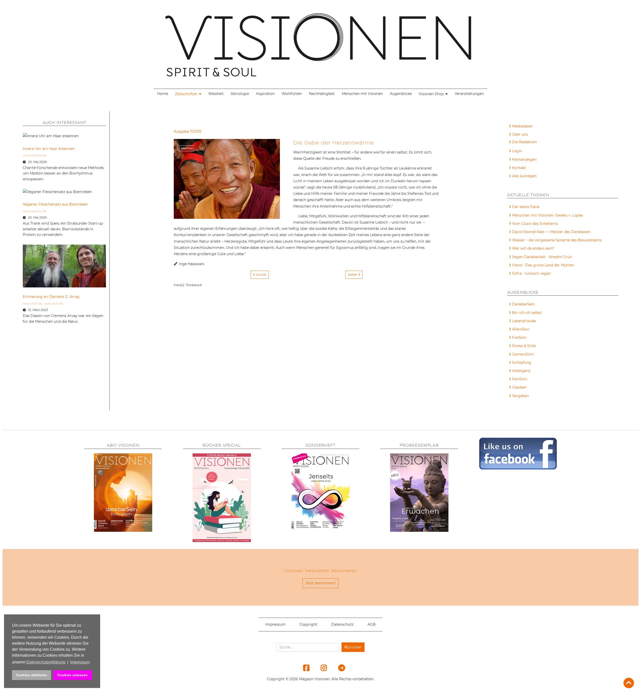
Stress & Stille (524, 345)
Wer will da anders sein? (533, 248)
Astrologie (240, 93)
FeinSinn (519, 379)
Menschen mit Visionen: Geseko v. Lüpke (547, 215)
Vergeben (520, 396)
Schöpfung (521, 362)
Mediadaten (522, 126)
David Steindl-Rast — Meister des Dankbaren (551, 232)
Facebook (303, 667)
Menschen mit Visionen (362, 93)
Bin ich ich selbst (527, 312)
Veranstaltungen (469, 93)
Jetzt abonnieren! (320, 583)
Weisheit (216, 93)
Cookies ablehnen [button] (31, 675)
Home (162, 93)
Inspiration (265, 93)
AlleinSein (520, 329)
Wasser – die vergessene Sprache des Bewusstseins (557, 240)
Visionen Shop (431, 94)
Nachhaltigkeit (322, 93)
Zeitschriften (186, 94)
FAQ (516, 142)
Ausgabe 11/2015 (187, 131)
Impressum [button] (80, 662)
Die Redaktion (524, 142)
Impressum (275, 624)
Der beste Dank (525, 207)
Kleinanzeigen (524, 159)
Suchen (355, 647)
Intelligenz (521, 371)
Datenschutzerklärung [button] (45, 662)
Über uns (520, 134)
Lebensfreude (524, 321)
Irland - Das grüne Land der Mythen (543, 265)
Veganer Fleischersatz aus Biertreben (55, 204)
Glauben (519, 387)
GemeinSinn (523, 354)
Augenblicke (401, 93)
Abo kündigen (524, 176)
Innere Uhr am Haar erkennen (49, 148)
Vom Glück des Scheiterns (535, 223)
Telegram (338, 667)
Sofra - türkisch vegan (531, 273)
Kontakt (519, 167)
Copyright (308, 624)
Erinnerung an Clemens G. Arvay (51, 296)
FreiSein (519, 337)
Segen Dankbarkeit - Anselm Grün (542, 257)
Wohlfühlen (292, 93)
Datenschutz (342, 624)
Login (517, 151)
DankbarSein (523, 304)
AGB (372, 624)
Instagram (321, 667)
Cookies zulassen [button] (72, 675)
